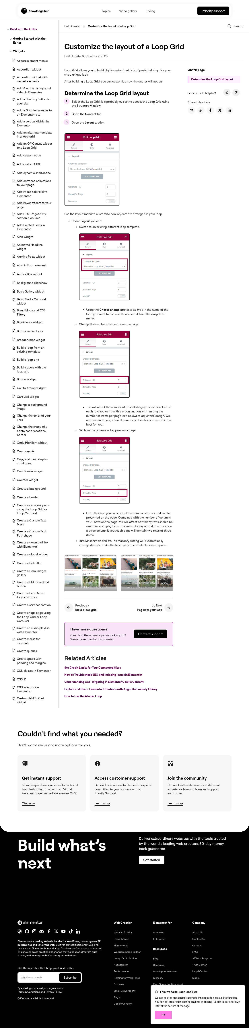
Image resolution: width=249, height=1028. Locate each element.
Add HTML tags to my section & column (31, 216)
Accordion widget (29, 69)
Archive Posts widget (31, 256)
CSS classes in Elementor (34, 670)
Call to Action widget (31, 388)
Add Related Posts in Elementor (31, 227)
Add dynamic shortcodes (33, 173)
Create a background (31, 488)
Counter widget (27, 480)
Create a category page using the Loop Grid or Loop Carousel (33, 509)
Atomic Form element (31, 265)
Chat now (28, 803)
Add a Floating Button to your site (33, 101)
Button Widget (27, 379)
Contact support (150, 634)
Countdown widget (30, 471)
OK (163, 1015)
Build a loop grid (28, 359)
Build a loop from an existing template (30, 349)
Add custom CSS (28, 164)
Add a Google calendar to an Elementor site (34, 112)
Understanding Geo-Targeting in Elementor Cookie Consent (104, 682)
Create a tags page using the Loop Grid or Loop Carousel (34, 617)
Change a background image (32, 406)
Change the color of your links (34, 417)
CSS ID (21, 679)
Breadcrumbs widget (31, 340)
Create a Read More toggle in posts (30, 595)
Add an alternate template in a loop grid (34, 134)
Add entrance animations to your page (34, 183)
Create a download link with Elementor (32, 544)
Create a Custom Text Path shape (31, 533)
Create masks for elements (28, 641)
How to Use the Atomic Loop (83, 696)
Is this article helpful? (202, 93)
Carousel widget (28, 396)
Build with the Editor (23, 29)
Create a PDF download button (33, 584)
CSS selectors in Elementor (28, 689)
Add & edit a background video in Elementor (34, 90)
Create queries (27, 651)
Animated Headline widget (30, 247)
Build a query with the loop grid (31, 369)
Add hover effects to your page (34, 205)
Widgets (19, 51)
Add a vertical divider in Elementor (33, 123)
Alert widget (25, 237)
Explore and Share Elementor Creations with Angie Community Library (111, 689)
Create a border (28, 497)
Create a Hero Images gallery (31, 573)
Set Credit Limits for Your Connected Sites (92, 667)
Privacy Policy (53, 991)
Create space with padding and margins (31, 660)
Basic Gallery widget (30, 291)
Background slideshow (32, 283)
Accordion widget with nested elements (32, 79)
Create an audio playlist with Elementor (33, 630)
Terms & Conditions (28, 991)
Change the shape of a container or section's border (32, 431)
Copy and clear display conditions (32, 461)
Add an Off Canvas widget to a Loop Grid (34, 145)
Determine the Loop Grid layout (212, 79)
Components (25, 451)
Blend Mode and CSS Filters (31, 312)
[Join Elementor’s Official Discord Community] (41, 931)
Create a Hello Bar (29, 563)
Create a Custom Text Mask (31, 522)
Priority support (213, 11)
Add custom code (29, 155)
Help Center (72, 26)
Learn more (102, 803)
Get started (151, 860)
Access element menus (32, 61)
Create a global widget (32, 554)
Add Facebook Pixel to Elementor (32, 193)
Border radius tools (30, 331)
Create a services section (34, 605)
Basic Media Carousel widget (31, 301)
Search (238, 26)
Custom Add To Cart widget (30, 700)
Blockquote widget (29, 322)
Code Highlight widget (32, 442)
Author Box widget (29, 274)
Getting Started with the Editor (29, 40)
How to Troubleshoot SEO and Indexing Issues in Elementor (103, 674)
